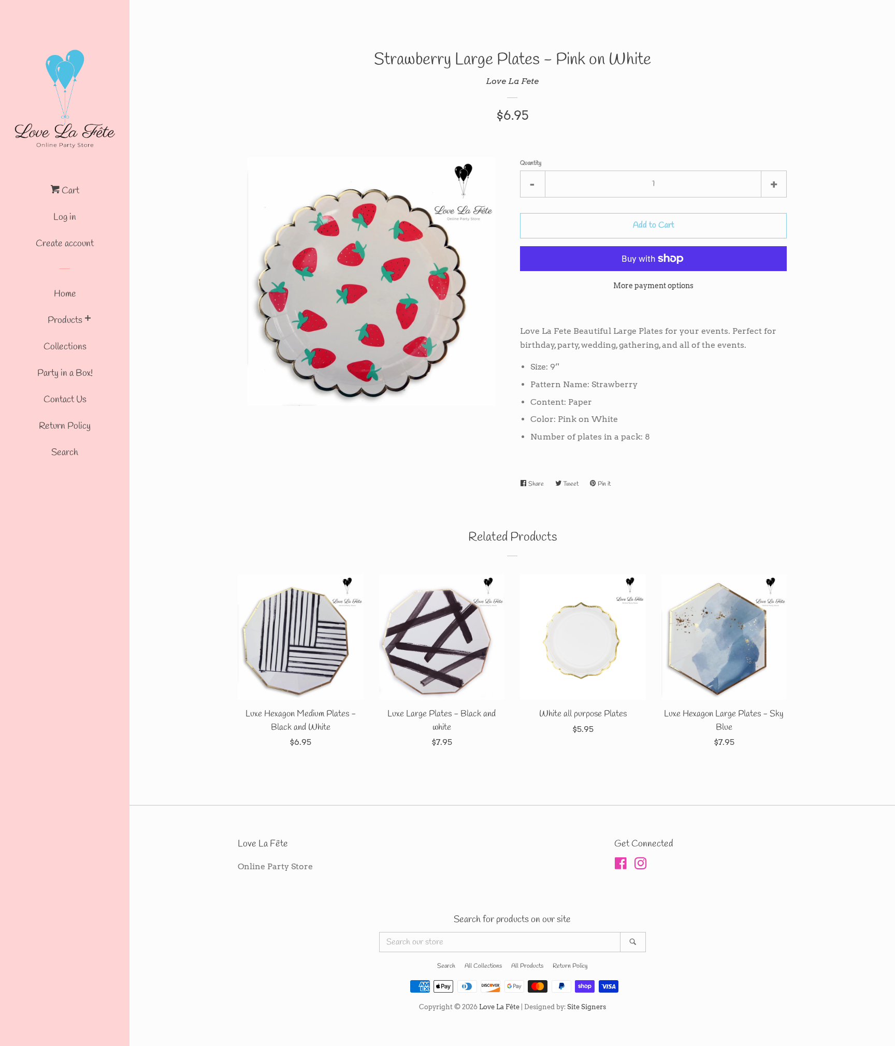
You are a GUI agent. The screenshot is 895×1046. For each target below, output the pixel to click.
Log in (64, 217)
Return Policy (65, 426)
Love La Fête (499, 1007)
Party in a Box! (65, 373)
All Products (527, 966)
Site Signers (586, 1007)
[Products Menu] (87, 320)
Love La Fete (512, 81)
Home (65, 294)
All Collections (483, 966)
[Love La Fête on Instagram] (640, 865)
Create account (65, 243)
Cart (69, 191)
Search (64, 452)
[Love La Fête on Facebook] (620, 865)
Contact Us (65, 399)
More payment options (653, 285)
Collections (65, 347)
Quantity (530, 163)
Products (65, 320)
